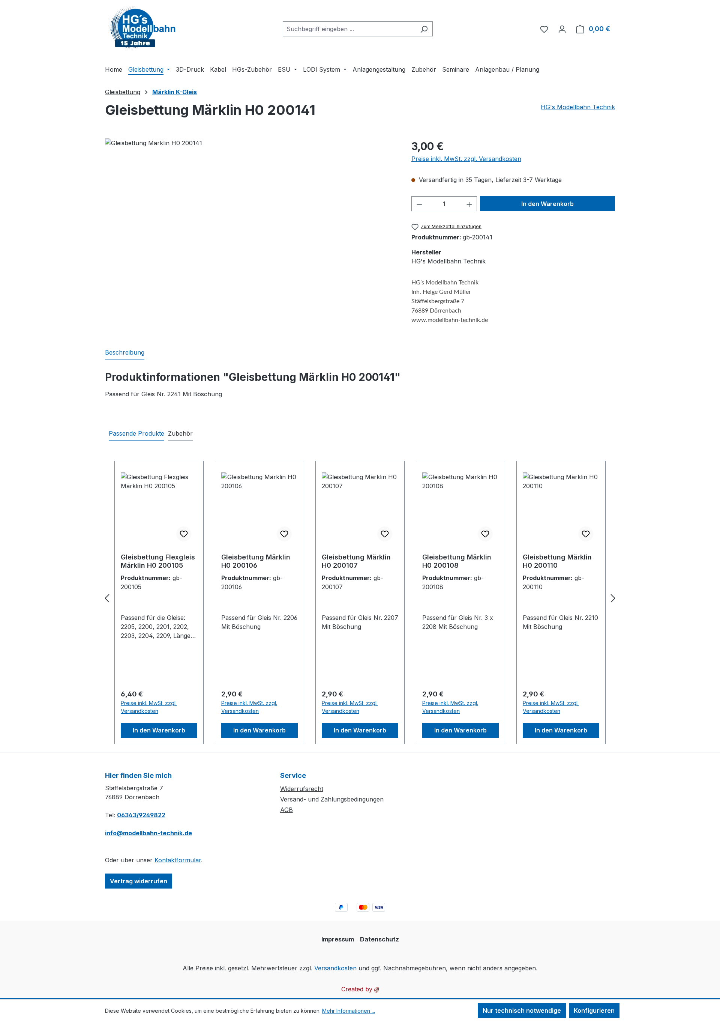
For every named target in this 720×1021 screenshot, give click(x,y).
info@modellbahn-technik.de (148, 833)
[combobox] (349, 28)
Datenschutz (379, 939)
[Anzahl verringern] (419, 203)
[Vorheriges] (106, 598)
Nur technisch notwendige (522, 1010)
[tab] (124, 352)
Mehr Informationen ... (348, 1010)
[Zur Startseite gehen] (142, 27)
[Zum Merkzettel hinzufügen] (183, 533)
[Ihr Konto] (562, 28)
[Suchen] (424, 28)
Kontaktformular (177, 860)
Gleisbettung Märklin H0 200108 (456, 561)
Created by (357, 989)
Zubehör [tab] (180, 433)
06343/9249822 (141, 815)
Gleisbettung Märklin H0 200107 (356, 561)
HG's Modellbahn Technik (578, 107)
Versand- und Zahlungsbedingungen (332, 799)
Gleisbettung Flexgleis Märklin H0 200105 (158, 561)
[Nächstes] (613, 598)
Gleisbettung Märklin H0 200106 (255, 561)
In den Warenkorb (547, 204)
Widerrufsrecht (301, 788)
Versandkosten (335, 968)
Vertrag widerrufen (138, 881)
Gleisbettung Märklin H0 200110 (557, 561)
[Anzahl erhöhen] (469, 203)
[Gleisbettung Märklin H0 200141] (250, 219)
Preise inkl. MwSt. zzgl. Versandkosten (466, 158)
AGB (286, 809)
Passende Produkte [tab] (136, 433)
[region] (251, 219)
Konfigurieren (594, 1010)
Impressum (337, 939)
